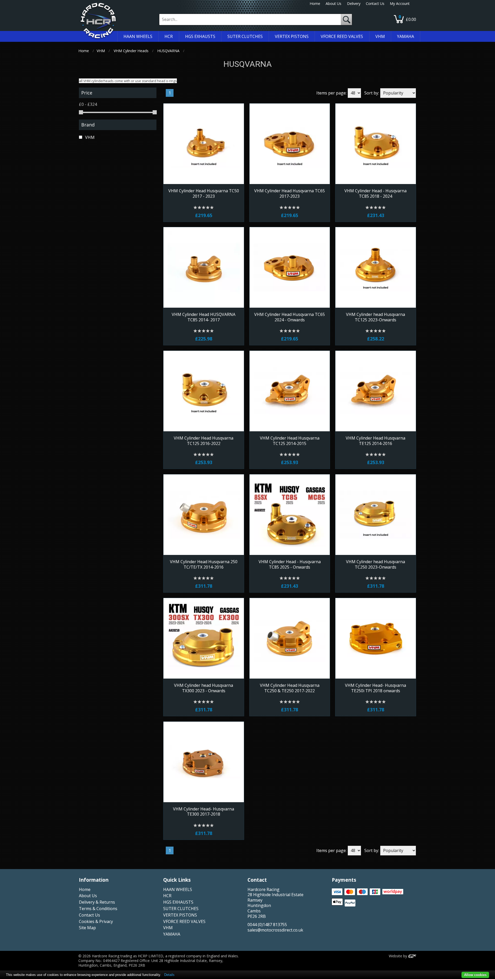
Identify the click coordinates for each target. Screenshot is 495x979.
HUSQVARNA (168, 50)
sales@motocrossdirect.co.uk (275, 930)
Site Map (87, 927)
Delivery (353, 3)
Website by (398, 955)
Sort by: (371, 93)
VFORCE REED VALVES (184, 921)
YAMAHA (171, 934)
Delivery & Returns (97, 902)
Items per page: (331, 93)
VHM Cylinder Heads (131, 50)
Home (315, 3)
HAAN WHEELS (177, 889)
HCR (167, 895)
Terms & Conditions (98, 908)
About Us (333, 3)
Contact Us (375, 3)
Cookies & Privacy (96, 921)
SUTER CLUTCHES (181, 908)
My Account (400, 3)
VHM (101, 50)
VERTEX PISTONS (180, 915)
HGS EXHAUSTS (178, 902)
